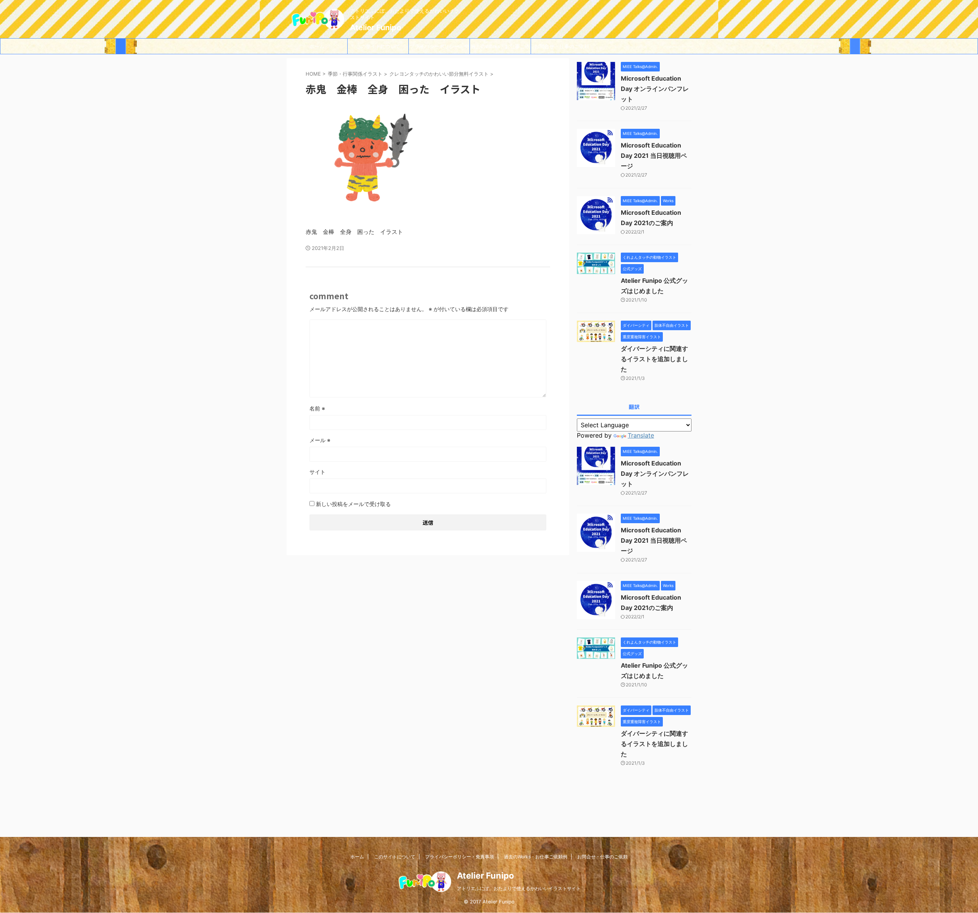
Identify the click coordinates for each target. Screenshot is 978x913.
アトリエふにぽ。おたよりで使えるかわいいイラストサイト (519, 888)
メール (319, 440)
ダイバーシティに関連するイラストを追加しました (654, 359)
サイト (317, 472)
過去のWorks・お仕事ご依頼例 (500, 48)
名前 (317, 408)
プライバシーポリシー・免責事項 (439, 48)
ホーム (316, 46)
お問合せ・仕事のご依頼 (561, 46)
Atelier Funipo (375, 27)
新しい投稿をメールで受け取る (353, 504)
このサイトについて (378, 46)
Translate (641, 435)
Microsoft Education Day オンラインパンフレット (655, 89)
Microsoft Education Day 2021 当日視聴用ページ (654, 155)
